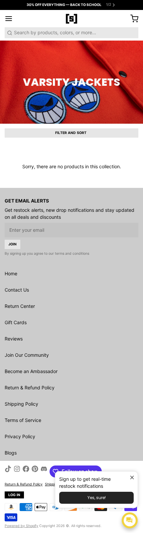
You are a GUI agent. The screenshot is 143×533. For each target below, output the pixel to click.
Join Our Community (27, 355)
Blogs (11, 453)
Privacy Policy (20, 436)
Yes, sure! (96, 497)
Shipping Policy (21, 404)
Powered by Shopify (21, 526)
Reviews (14, 338)
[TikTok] (8, 471)
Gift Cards (16, 322)
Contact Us (17, 290)
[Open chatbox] (130, 520)
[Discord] (44, 471)
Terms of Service (23, 420)
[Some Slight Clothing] (71, 19)
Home (11, 273)
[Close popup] (132, 477)
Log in (14, 495)
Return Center (20, 306)
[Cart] (132, 18)
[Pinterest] (35, 471)
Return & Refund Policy (30, 387)
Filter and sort (71, 133)
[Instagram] (17, 471)
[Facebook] (26, 471)
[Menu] (11, 18)
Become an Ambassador (31, 371)
